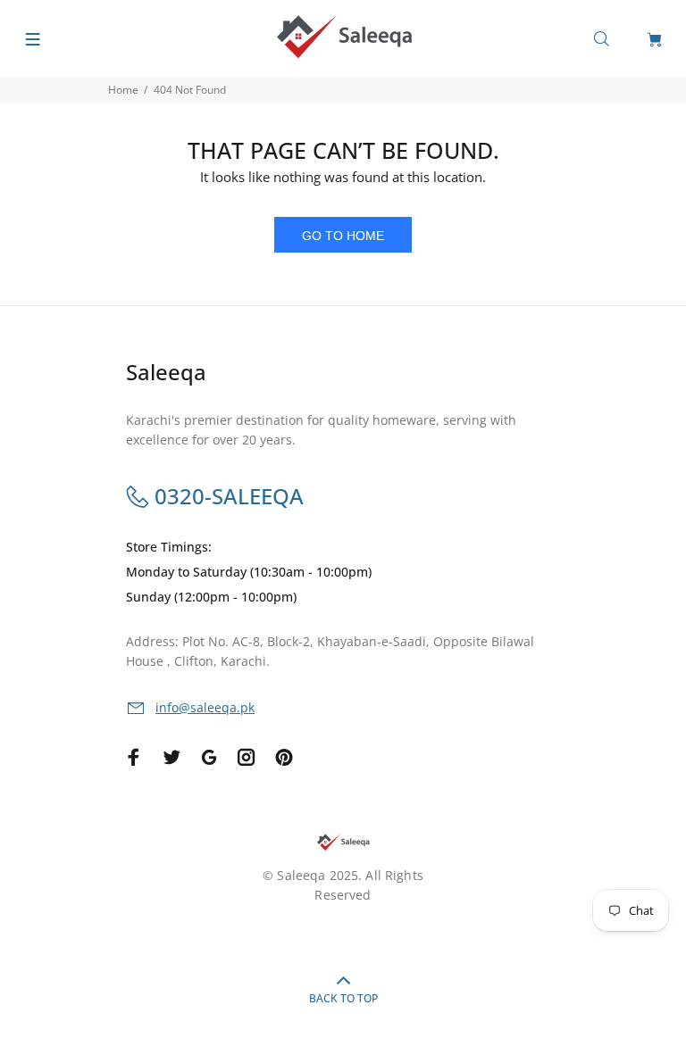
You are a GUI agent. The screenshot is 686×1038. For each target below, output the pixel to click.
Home (123, 89)
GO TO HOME (343, 235)
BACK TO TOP (343, 998)
